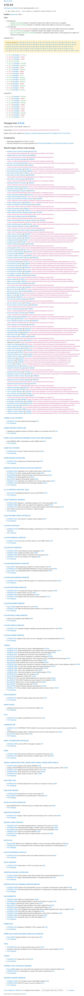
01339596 (29, 401)
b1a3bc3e (28, 210)
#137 (65, 845)
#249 (61, 875)
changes (16, 55)
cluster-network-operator (14, 603)
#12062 (40, 670)
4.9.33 (59, 48)
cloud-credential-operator (14, 500)
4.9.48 (64, 50)
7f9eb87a (29, 171)
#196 (40, 937)
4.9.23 (8, 48)
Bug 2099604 (11, 475)
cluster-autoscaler (11, 525)
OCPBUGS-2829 (12, 754)
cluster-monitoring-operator (15, 587)
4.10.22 (8, 44)
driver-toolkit (9, 704)
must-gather (11, 352)
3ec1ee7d (17, 248)
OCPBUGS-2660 (12, 907)
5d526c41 (26, 332)
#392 (75, 889)
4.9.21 (9, 88)
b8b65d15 (41, 230)
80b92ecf (26, 387)
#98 (55, 855)
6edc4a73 (30, 354)
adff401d (31, 183)
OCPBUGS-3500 (12, 827)
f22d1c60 (23, 196)
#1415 (9, 730)
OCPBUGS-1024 (12, 917)
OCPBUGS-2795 (12, 477)
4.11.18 (10, 107)
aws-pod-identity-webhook (15, 171)
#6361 (36, 479)
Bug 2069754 (11, 829)
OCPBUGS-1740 (12, 756)
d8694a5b (33, 216)
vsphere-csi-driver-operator (14, 978)
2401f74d (33, 383)
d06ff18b (29, 255)
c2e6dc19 (30, 165)
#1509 (43, 771)
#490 (31, 618)
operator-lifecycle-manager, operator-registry (22, 884)
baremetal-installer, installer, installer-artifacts (23, 468)
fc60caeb (28, 303)
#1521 (39, 766)
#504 (51, 505)
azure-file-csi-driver (11, 448)
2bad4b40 (24, 163)
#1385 (37, 899)
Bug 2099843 (11, 903)
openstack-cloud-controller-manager (18, 380)
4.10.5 (9, 67)
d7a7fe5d (30, 346)
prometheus (8, 924)
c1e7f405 (22, 295)
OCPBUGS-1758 (12, 557)
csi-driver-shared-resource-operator (18, 257)
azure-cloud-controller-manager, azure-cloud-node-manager (28, 438)
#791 (49, 567)
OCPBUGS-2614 (12, 947)
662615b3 (35, 257)
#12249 (46, 648)
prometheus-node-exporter (15, 403)
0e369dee (30, 291)
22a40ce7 (25, 240)
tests (6, 944)
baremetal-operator (13, 187)
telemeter (10, 407)
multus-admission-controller (16, 346)
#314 (63, 638)
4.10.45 (10, 117)
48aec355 (17, 293)
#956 (36, 553)
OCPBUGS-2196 (12, 793)
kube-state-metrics (11, 790)
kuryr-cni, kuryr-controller (15, 802)
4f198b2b (23, 334)
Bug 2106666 (11, 969)
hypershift (10, 297)
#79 (42, 793)
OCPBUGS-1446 (12, 596)
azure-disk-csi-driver (13, 173)
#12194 (49, 672)
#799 (50, 571)
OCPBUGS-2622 (12, 672)
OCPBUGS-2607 (12, 451)
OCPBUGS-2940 (12, 551)
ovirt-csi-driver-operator (14, 391)
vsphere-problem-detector (15, 413)
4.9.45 (47, 50)
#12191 (59, 650)
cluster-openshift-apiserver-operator (18, 226)
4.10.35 (21, 46)
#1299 (45, 915)
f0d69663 (33, 155)
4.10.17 (53, 42)
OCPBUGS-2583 (12, 664)
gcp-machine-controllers (14, 287)
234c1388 (28, 356)
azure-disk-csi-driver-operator (16, 175)
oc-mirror (10, 364)
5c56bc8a (23, 281)
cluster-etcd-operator (12, 547)
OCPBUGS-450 (12, 594)
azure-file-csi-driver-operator (16, 179)
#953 (46, 555)
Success (16, 61)
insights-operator (12, 317)
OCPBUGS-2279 (12, 507)
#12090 (44, 686)
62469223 (35, 320)
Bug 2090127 (11, 660)
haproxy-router (12, 295)
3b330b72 (29, 340)
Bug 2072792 (11, 656)
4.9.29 (36, 48)
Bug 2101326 (11, 734)
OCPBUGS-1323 (12, 889)
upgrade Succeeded (16, 23)
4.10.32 (73, 44)
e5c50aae (27, 372)
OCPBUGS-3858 (12, 899)
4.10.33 (8, 46)
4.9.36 (8, 50)
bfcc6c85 (26, 348)
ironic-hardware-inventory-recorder (18, 320)
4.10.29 (54, 44)
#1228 (52, 905)
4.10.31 (67, 44)
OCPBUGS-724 (11, 770)
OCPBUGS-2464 (12, 915)
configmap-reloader (13, 240)
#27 (53, 971)
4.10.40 (47, 46)
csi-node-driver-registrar (14, 271)
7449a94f (31, 313)
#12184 (36, 674)
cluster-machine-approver (15, 224)
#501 (62, 507)
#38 (41, 461)
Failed (23, 57)
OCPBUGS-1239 (12, 541)
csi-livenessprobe (12, 269)
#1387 (59, 581)
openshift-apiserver (13, 366)
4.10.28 (47, 44)
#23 (56, 431)
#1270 (45, 493)
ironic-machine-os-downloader (16, 324)
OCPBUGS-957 (11, 815)
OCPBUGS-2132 (12, 628)
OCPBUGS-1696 (12, 668)
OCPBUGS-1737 (12, 481)
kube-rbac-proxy (12, 334)
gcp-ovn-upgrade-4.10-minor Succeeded (23, 33)
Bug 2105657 (11, 905)
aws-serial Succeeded (17, 31)
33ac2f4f (24, 187)
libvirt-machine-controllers (15, 340)
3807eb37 (31, 179)
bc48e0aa (25, 208)
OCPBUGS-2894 (12, 666)
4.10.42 (10, 57)
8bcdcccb (30, 194)
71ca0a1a (18, 364)
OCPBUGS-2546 (12, 529)
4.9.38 (19, 50)
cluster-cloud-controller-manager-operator (20, 198)
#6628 (49, 471)
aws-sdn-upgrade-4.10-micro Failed (21, 29)
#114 (42, 983)
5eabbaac (25, 366)
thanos (6, 956)
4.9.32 (53, 48)
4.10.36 (10, 61)
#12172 (68, 658)
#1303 (60, 913)
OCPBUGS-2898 (12, 887)
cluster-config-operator (14, 202)
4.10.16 (47, 42)
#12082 (53, 680)
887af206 (31, 175)
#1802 (37, 594)
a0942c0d (29, 252)
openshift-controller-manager (16, 368)
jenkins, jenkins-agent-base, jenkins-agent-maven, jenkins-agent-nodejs (31, 762)
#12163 (50, 656)
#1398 (60, 732)
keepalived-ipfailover (13, 332)
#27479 (42, 947)
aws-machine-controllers (15, 169)
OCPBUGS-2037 (12, 593)
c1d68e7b (31, 395)
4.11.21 (10, 100)
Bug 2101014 (11, 479)
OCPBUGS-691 (11, 638)
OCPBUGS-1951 (12, 877)
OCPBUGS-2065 (12, 971)
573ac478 (28, 391)
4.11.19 (10, 104)
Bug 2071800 (11, 843)
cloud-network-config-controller (17, 515)
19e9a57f (23, 289)
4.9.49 (70, 50)
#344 (45, 698)
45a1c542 (28, 328)
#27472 (61, 949)
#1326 (50, 907)
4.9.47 (59, 50)
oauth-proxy (11, 360)
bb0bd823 (28, 271)
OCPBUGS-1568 (12, 901)
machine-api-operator (12, 812)
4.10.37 (28, 46)
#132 (67, 843)
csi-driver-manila (12, 250)
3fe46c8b (28, 287)
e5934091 (25, 265)
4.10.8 (64, 46)
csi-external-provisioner (14, 263)
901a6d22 (32, 336)
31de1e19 (27, 263)
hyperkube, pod (9, 724)
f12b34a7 (23, 242)
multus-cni (8, 840)
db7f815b (20, 352)
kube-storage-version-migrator (16, 336)
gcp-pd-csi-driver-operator (15, 291)
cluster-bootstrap (12, 196)
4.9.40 (25, 50)
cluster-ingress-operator (14, 210)
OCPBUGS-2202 (12, 581)
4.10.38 (34, 46)
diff (72, 143)
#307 (51, 754)
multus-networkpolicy (14, 348)
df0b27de (23, 250)
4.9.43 (42, 50)
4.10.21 (73, 42)
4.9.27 (30, 48)
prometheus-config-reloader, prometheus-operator (23, 934)
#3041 (56, 829)
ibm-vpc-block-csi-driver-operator (18, 305)
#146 (45, 927)
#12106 (56, 688)
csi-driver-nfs (11, 254)
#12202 (49, 654)
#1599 (36, 606)
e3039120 (31, 299)
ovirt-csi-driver (12, 389)
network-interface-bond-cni (15, 354)
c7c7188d (25, 173)
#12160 (34, 676)
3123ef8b (31, 244)
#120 (47, 981)
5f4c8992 (24, 399)
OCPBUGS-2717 (12, 650)
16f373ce (28, 238)
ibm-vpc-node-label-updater (16, 309)
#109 (41, 708)
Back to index (8, 1)
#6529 (32, 477)
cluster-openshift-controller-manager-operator (21, 230)
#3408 (56, 827)
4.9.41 (30, 50)
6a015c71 (32, 191)
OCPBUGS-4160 (12, 471)
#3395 (38, 831)
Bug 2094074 (11, 682)
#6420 (53, 481)
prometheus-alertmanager (15, 401)
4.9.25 (19, 48)
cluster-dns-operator (13, 208)
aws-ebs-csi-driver (13, 163)
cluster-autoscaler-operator (15, 194)
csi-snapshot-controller (14, 273)
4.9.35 (70, 48)
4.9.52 (9, 75)
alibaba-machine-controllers (15, 428)
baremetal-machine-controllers (16, 183)
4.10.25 (28, 44)
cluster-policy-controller (14, 234)
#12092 (43, 682)
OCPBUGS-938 (12, 678)
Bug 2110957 (11, 567)
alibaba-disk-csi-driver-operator (17, 155)
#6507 (50, 475)
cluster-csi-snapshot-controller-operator (19, 204)
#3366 (51, 833)
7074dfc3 (30, 309)
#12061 (53, 678)
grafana (9, 293)
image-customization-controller (16, 740)
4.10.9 (70, 46)
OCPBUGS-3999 (12, 744)
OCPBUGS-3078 (12, 927)
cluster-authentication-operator (17, 191)
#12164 (46, 662)
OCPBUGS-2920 (12, 553)
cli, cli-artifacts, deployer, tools (16, 489)
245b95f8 (21, 362)
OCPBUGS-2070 (12, 833)
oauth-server (11, 362)
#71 (42, 744)
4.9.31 (47, 48)
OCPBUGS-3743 (12, 473)
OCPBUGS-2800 (12, 555)
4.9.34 (64, 48)
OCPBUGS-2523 (12, 674)
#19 (37, 421)
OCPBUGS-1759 (12, 688)
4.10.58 (10, 111)
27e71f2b (25, 261)
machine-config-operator (13, 822)
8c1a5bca (23, 269)
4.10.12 (34, 42)
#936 (38, 557)
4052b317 (28, 330)
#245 (11, 531)
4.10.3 (9, 71)
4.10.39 (41, 46)
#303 (52, 756)
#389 (70, 887)
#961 (42, 551)
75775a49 (39, 212)
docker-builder (11, 279)
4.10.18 (60, 42)
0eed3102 (30, 403)
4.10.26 (34, 44)
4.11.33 (10, 96)
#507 (55, 503)
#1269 (72, 909)
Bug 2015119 (11, 493)
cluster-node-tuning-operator (15, 615)
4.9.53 (9, 73)
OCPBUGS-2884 (12, 505)
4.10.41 (10, 59)
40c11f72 (26, 189)
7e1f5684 (42, 220)
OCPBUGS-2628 (12, 875)
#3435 (56, 825)
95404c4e (29, 224)
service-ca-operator (13, 405)
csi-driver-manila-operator (15, 252)
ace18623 (38, 204)
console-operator (12, 242)
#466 (60, 628)
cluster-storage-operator (14, 635)
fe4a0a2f (28, 267)
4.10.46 (10, 115)
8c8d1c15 (28, 169)
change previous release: (32, 990)
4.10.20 (66, 42)
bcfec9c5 (21, 358)
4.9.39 (9, 81)
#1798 (55, 591)
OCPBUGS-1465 (12, 670)
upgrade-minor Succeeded (18, 25)
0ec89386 (23, 317)
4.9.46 (53, 50)
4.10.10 (21, 42)
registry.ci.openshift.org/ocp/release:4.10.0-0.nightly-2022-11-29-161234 (47, 133)
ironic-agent (11, 318)
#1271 (44, 917)
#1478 (44, 770)
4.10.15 (10, 63)
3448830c (21, 254)
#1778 (48, 596)
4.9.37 (13, 50)
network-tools (11, 358)
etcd (5, 714)
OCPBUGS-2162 (12, 519)
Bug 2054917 (11, 684)
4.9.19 (9, 90)
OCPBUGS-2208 (12, 913)
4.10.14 (10, 65)
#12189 (77, 664)
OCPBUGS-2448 (12, 845)
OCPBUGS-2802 (12, 503)
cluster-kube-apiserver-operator (16, 577)
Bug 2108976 (11, 937)
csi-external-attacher (13, 261)
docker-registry (10, 694)
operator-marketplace (14, 387)
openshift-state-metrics (14, 372)
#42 (44, 441)
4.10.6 (53, 46)
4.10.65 (10, 109)
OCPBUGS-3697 (12, 766)
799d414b (20, 360)
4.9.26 (25, 48)
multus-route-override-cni (15, 350)
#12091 (35, 684)
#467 (55, 783)
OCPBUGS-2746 (12, 911)
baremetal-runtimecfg (14, 189)
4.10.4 (9, 69)
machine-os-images (13, 344)
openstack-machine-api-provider (17, 383)
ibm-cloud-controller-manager (16, 299)
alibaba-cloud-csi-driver (13, 418)
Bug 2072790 (11, 676)
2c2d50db (31, 368)
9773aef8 (22, 389)
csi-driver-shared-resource (15, 255)
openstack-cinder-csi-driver (15, 374)
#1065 (59, 815)
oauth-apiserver (10, 862)
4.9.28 (9, 83)
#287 (51, 541)
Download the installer (11, 8)
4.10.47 (10, 113)
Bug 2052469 (11, 662)
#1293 (54, 901)
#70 (46, 795)
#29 (63, 969)
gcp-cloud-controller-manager (16, 283)
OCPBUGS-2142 (12, 718)
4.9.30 (42, 48)
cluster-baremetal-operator (15, 537)
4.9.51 (9, 77)
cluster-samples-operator (14, 625)
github (24, 994)
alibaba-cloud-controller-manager (17, 151)
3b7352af (22, 279)
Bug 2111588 (11, 606)
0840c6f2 (27, 202)
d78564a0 (19, 297)
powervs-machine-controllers (16, 395)
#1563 (51, 608)
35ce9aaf (28, 393)
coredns (9, 248)
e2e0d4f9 (39, 198)
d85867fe (32, 159)
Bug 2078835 (11, 795)
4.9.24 (13, 48)
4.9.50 (76, 50)
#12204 (53, 652)
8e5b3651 (28, 234)
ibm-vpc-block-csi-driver (15, 303)
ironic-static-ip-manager (14, 328)
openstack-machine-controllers (16, 872)
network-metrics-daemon (15, 356)
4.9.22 (9, 86)
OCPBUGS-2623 (12, 591)
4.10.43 (10, 55)
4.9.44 (9, 79)
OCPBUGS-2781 (12, 652)
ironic (6, 750)
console (7, 645)
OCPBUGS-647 (11, 783)
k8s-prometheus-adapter (15, 330)
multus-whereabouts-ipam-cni (15, 852)
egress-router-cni (12, 281)
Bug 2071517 (11, 658)
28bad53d (34, 305)
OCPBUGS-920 (12, 698)
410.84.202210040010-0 (45, 143)
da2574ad (20, 318)
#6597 (43, 473)
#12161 (45, 660)
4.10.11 (27, 42)
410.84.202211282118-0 (62, 143)
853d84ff (35, 226)
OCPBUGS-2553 (12, 865)
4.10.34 (15, 46)
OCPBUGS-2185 (12, 773)
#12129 (46, 668)
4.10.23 (15, 44)
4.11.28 (10, 98)
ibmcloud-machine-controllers (16, 313)
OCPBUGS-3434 (12, 728)
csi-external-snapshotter (14, 267)
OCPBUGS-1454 (12, 909)
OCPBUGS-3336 (12, 648)
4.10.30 (60, 44)
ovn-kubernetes (10, 896)
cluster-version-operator (14, 238)
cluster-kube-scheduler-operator (17, 216)
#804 (55, 569)
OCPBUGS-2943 (12, 771)
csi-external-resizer (13, 265)
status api (14, 14)
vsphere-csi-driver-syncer (15, 411)
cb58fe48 (36, 376)
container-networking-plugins (16, 244)
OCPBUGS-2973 (12, 831)
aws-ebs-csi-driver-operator (16, 165)
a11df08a (29, 413)
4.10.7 (59, 46)
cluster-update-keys (13, 236)
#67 (45, 519)
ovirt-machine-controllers (15, 393)
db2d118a (34, 151)
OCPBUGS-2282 (12, 983)
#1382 (31, 734)
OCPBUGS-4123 (12, 421)
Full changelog (11, 423)
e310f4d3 (24, 409)
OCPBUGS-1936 (12, 483)
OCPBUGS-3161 (12, 654)
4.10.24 (21, 44)
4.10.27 (41, 44)
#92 (32, 959)
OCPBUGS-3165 (12, 461)
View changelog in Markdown (13, 990)
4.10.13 (40, 42)
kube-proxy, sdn (10, 780)
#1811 (34, 593)
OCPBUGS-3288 (12, 981)
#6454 (45, 483)
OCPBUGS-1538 (12, 608)
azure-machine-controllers (14, 458)
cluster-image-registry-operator (16, 563)
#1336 (42, 911)
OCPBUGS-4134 (12, 825)
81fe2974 (32, 324)
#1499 (40, 773)
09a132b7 (25, 344)
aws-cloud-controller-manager (16, 159)
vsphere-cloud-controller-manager (17, 966)
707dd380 (29, 350)
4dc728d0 (31, 283)
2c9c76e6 (19, 407)
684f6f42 (25, 236)
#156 (43, 718)
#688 (53, 805)
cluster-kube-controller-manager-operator (20, 212)
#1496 (66, 768)
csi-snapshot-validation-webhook (17, 275)
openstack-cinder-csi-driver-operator (18, 376)
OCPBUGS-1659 (12, 855)
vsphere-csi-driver (13, 409)
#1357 (41, 903)
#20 (42, 451)
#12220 (53, 666)
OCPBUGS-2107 (12, 569)
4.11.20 (10, 102)
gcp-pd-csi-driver (12, 289)
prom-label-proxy (12, 399)
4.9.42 (36, 50)
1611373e (25, 405)
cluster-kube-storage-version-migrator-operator (22, 220)
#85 (44, 865)
